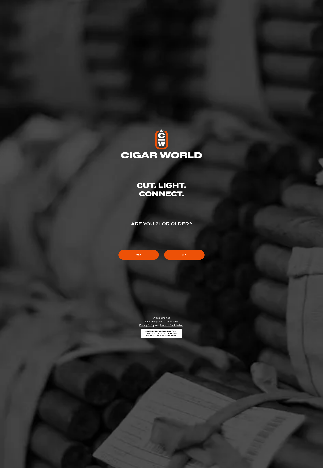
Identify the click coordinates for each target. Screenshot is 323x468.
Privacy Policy (146, 325)
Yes (138, 255)
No (184, 255)
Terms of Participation (171, 325)
